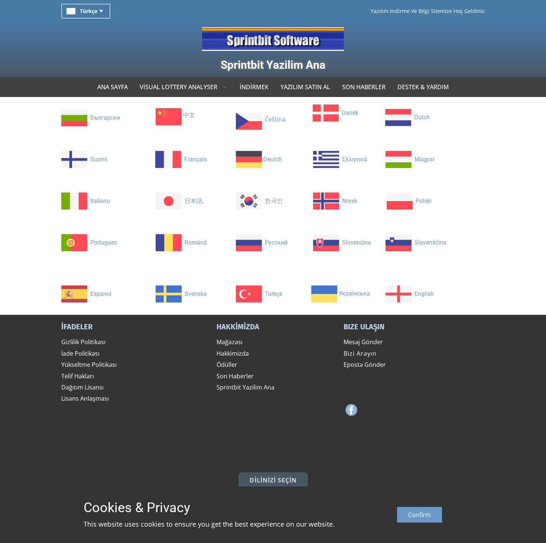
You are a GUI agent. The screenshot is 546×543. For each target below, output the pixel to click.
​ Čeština (274, 120)
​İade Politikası (80, 353)
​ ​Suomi (97, 159)
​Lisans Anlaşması (85, 398)
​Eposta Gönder (365, 365)
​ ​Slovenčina (355, 242)
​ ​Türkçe (272, 293)
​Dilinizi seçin (273, 480)
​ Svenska (194, 293)
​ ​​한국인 (272, 200)
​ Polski (422, 200)
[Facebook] (351, 410)
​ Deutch (272, 159)
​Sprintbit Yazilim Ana (273, 64)
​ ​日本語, (193, 200)
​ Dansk (348, 112)
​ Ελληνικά (353, 159)
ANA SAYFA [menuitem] (112, 87)
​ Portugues (102, 242)
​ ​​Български (103, 117)
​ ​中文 (188, 115)
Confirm (419, 515)
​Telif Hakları (77, 376)
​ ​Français (194, 159)
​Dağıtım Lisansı (82, 387)
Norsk (348, 200)
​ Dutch (420, 117)
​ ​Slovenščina (429, 242)
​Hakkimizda (233, 353)
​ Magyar (423, 159)
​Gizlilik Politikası (83, 342)
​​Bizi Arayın (360, 353)
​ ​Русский (274, 242)
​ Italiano (98, 200)
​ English (423, 293)
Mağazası (230, 342)
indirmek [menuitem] (254, 87)
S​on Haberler (235, 376)
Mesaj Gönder (363, 342)
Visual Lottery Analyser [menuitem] (178, 87)
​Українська (353, 293)
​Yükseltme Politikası (89, 365)
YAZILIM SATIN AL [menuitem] (305, 87)
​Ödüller (227, 365)
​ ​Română (194, 242)
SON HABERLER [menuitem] (364, 87)
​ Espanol (99, 293)
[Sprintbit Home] (273, 39)
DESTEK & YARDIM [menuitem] (423, 87)
